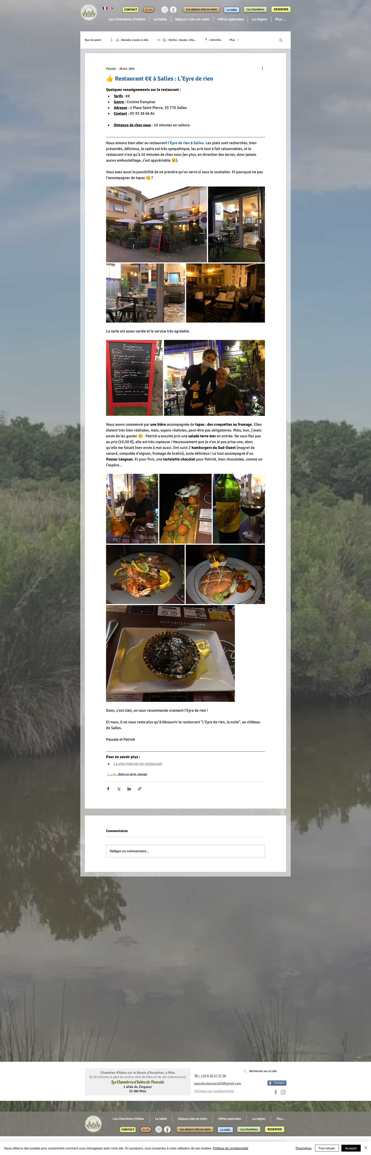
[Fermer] (365, 1148)
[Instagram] (164, 9)
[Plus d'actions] (262, 68)
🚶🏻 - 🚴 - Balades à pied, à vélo (129, 40)
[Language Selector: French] (108, 8)
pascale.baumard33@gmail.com (217, 1083)
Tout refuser (327, 1148)
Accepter (351, 1148)
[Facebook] (173, 9)
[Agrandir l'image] (156, 224)
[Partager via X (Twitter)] (119, 789)
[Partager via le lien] (140, 789)
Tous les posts (93, 40)
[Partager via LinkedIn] (129, 789)
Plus (232, 40)
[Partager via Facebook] (108, 789)
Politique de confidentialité (230, 1148)
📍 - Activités (212, 40)
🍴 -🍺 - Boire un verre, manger (127, 774)
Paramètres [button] (304, 1148)
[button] (127, 19)
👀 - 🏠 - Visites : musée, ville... (176, 40)
